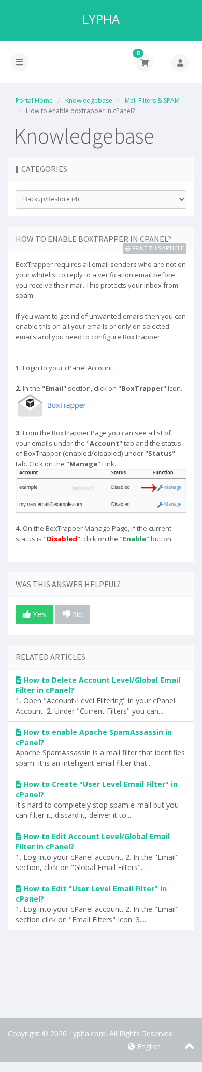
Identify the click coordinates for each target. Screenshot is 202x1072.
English (148, 1046)
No (76, 614)
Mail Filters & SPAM (152, 100)
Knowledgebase (88, 100)
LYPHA (101, 19)
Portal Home (34, 100)
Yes (38, 614)
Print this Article (158, 248)
